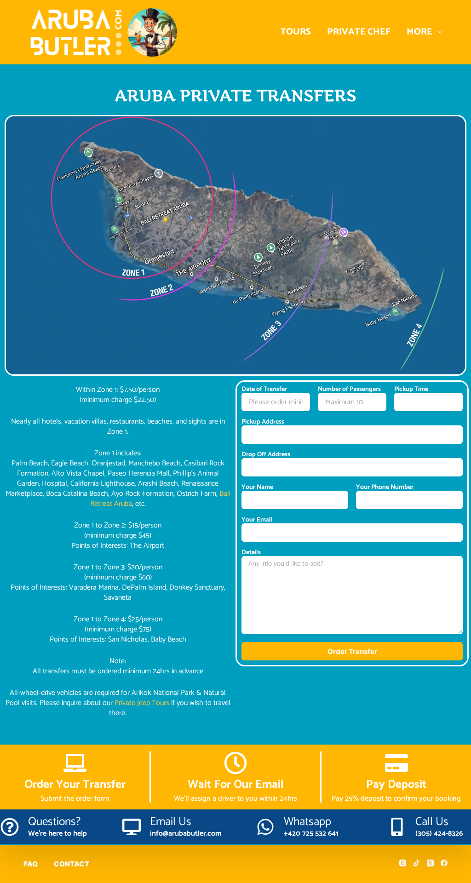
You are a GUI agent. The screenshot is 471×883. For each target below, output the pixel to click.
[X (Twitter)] (430, 863)
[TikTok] (416, 863)
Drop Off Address (265, 455)
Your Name (257, 487)
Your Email (256, 520)
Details (251, 553)
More (419, 32)
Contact (71, 864)
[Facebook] (444, 863)
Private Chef (359, 32)
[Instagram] (402, 863)
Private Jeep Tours (142, 703)
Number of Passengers (349, 389)
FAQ (30, 864)
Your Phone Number (385, 487)
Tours (296, 32)
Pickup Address (262, 422)
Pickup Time (411, 389)
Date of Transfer (264, 389)
